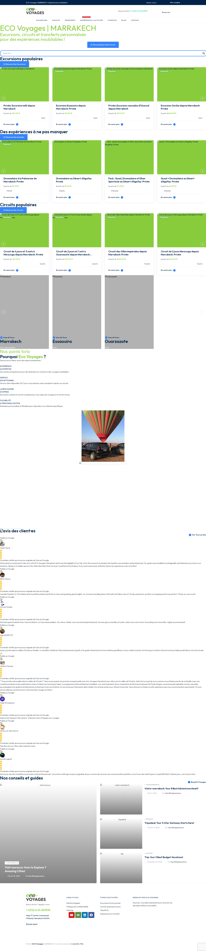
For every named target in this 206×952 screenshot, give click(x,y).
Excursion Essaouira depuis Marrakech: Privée (71, 107)
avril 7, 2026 (152, 793)
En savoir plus (9, 124)
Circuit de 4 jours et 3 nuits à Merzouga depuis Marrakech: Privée (23, 253)
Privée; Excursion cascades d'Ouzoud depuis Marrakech (128, 107)
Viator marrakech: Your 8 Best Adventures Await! (171, 788)
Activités (149, 853)
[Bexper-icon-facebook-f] (159, 2)
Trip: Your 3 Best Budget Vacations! (164, 857)
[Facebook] (91, 915)
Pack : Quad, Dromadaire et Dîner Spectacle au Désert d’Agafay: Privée (129, 180)
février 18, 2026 (14, 876)
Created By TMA (77, 944)
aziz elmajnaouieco (36, 876)
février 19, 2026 (154, 828)
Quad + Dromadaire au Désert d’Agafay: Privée (177, 180)
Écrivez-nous (31, 924)
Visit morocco (12, 863)
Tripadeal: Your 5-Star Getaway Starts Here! (169, 822)
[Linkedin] (85, 915)
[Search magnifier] (203, 53)
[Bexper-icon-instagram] (162, 2)
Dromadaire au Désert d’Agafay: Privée (74, 180)
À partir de (8, 113)
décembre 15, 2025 (155, 862)
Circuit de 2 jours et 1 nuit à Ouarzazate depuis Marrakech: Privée (73, 253)
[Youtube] (72, 915)
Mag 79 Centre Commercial (37, 915)
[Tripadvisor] (78, 915)
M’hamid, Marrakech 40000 (38, 918)
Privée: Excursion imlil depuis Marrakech (19, 107)
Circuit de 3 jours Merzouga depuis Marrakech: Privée (180, 253)
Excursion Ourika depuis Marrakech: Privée (180, 107)
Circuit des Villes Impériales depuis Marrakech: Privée (127, 253)
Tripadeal (149, 819)
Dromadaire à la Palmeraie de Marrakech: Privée (20, 180)
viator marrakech (152, 785)
